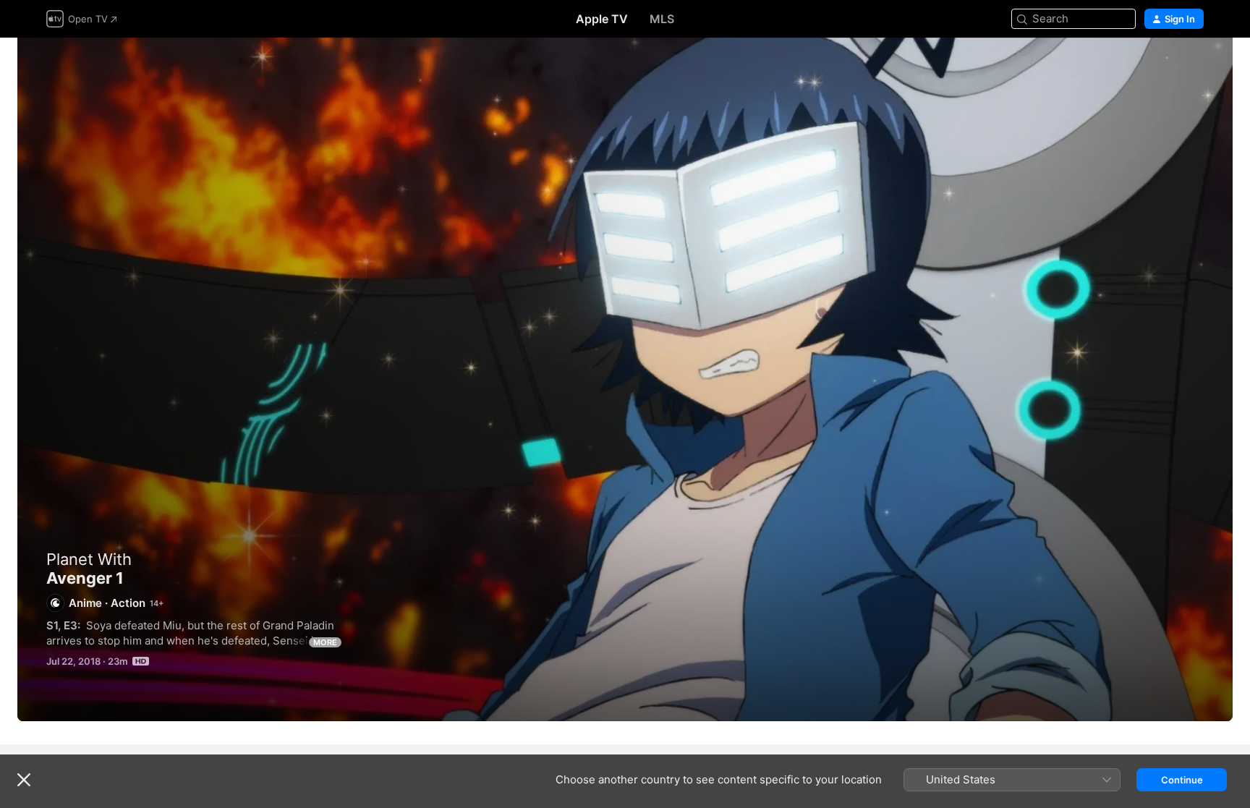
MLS (662, 19)
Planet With (89, 559)
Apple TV (602, 19)
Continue (1182, 780)
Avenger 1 (625, 379)
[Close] (23, 779)
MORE (325, 642)
